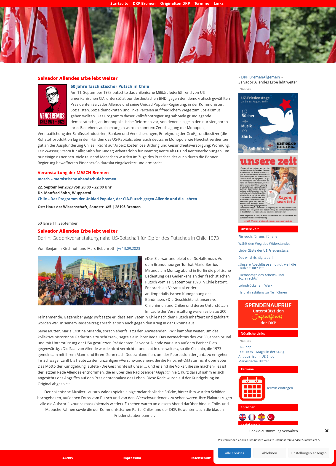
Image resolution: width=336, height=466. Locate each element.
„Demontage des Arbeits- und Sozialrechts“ (261, 276)
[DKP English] (242, 417)
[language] (252, 417)
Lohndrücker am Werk (255, 285)
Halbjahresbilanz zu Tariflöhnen (262, 292)
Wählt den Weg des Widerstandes (264, 243)
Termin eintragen (280, 388)
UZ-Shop (244, 347)
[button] (327, 430)
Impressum (132, 458)
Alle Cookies (234, 453)
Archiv (67, 458)
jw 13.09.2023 (128, 248)
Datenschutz (200, 458)
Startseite (119, 3)
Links (219, 3)
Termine (202, 3)
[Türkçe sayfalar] (271, 417)
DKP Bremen (144, 3)
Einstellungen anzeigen (309, 453)
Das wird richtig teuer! (255, 257)
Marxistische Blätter (253, 361)
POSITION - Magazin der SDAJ (261, 352)
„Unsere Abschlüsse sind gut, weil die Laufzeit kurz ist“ (267, 266)
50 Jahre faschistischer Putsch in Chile (110, 86)
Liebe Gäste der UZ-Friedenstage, (263, 250)
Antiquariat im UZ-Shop (256, 356)
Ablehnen (269, 453)
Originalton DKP (175, 3)
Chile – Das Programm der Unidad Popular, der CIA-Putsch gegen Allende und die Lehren (117, 198)
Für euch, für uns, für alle (257, 236)
